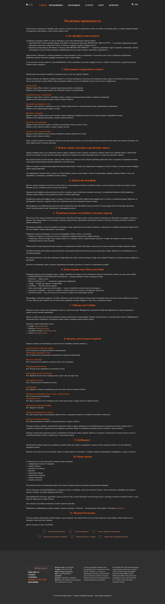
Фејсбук (62, 571)
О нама (31, 575)
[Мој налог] (126, 4)
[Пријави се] (128, 4)
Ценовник (33, 582)
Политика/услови (41, 326)
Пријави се (33, 572)
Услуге (89, 5)
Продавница (56, 5)
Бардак (43, 5)
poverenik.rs (119, 508)
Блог (101, 5)
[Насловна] (29, 4)
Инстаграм (69, 571)
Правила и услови (37, 580)
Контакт (114, 5)
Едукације (74, 5)
